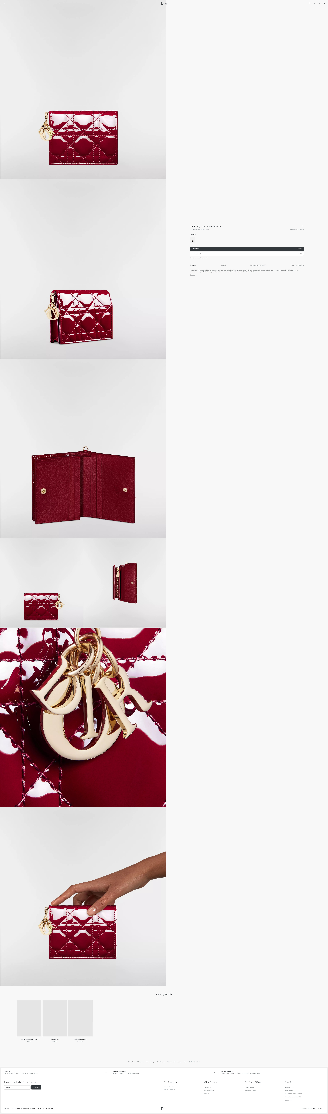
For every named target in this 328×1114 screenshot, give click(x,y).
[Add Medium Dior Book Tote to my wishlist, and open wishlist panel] (92, 1003)
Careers (247, 1093)
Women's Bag (150, 1062)
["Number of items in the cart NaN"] (324, 3)
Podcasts (50, 1108)
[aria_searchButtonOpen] (310, 3)
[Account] (319, 3)
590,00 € (247, 248)
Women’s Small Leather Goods (192, 1062)
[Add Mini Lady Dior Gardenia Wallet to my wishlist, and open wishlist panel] (303, 226)
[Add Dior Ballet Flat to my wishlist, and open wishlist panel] (66, 1003)
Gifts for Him (140, 1062)
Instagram (17, 1108)
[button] (83, 89)
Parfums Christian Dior (170, 1089)
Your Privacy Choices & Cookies (293, 1093)
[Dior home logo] (164, 3)
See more (192, 274)
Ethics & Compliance (250, 1090)
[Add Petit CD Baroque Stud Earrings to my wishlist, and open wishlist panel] (41, 1003)
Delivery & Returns (209, 1090)
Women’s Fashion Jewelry (174, 1062)
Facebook (26, 1108)
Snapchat (38, 1108)
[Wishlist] (314, 3)
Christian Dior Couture (170, 1086)
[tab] (193, 265)
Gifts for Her (131, 1062)
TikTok (11, 1108)
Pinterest (32, 1108)
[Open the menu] (4, 3)
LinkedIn (45, 1108)
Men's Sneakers (161, 1062)
